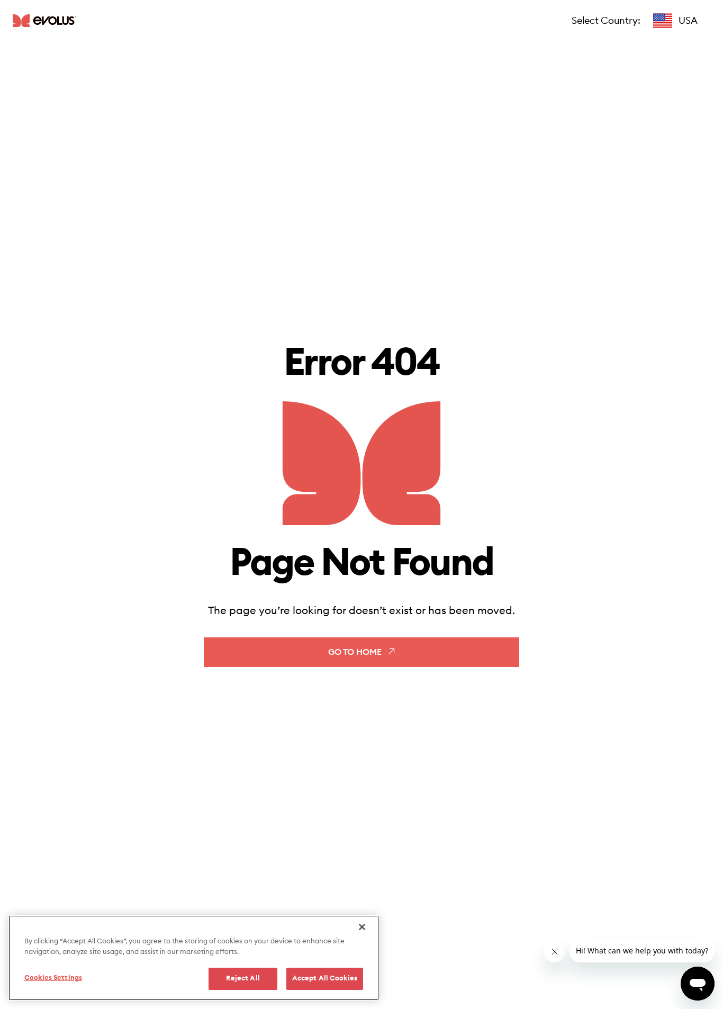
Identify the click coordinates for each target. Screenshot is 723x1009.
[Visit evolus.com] (44, 20)
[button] (675, 20)
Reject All (243, 978)
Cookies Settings (53, 978)
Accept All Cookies (324, 978)
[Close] (362, 927)
